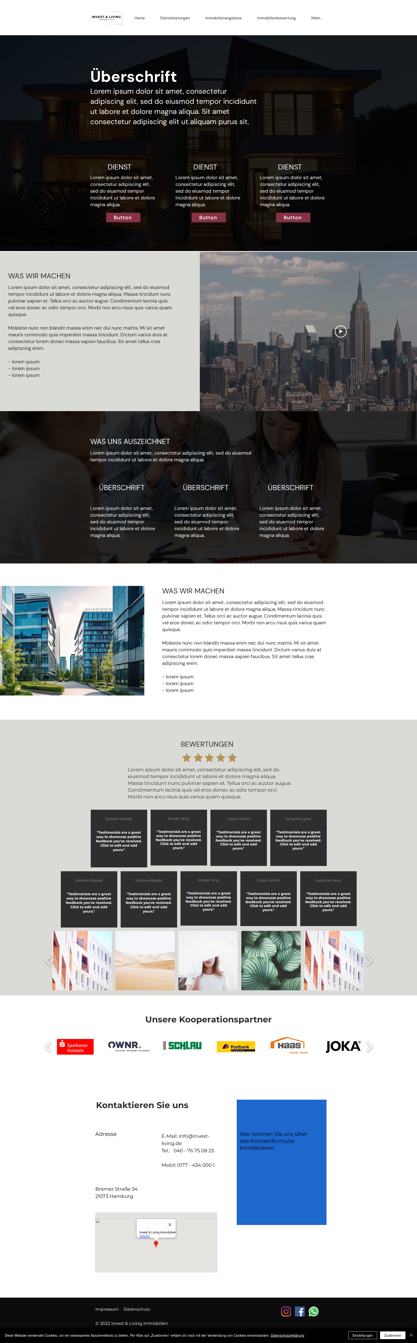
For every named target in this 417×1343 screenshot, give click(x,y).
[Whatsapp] (314, 1311)
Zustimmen (392, 1335)
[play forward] (369, 960)
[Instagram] (286, 1311)
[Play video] (341, 331)
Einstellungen (363, 1335)
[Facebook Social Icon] (300, 1311)
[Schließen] (411, 1335)
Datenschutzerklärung (287, 1335)
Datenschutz (137, 1309)
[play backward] (48, 960)
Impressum (107, 1309)
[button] (175, 18)
